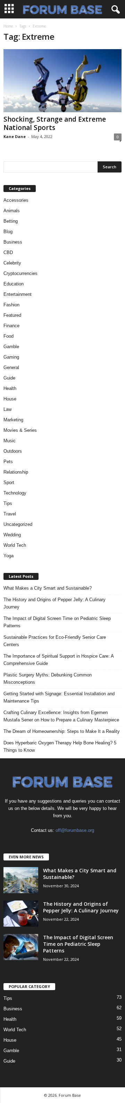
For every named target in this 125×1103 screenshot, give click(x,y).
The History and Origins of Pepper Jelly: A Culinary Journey (54, 603)
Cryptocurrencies (20, 273)
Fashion (11, 304)
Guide (9, 378)
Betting (10, 221)
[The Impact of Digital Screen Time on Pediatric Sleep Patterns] (20, 947)
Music (9, 440)
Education (13, 283)
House (9, 398)
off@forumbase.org (75, 830)
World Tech (14, 545)
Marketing (13, 419)
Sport (8, 482)
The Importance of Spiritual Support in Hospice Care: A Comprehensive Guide (58, 659)
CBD (8, 252)
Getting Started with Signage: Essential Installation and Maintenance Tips (59, 697)
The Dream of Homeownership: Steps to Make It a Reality (61, 731)
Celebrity (12, 263)
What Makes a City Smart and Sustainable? (47, 588)
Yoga (8, 555)
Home (8, 26)
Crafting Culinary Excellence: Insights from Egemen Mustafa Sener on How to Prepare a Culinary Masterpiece (61, 716)
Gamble (11, 346)
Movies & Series (20, 430)
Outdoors (12, 451)
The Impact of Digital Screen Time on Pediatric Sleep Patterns (57, 622)
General (11, 367)
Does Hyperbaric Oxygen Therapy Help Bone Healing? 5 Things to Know (59, 746)
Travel (9, 513)
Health (9, 388)
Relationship (15, 472)
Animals (11, 210)
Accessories (15, 200)
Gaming (11, 357)
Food (8, 336)
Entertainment (17, 294)
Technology (14, 493)
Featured (12, 315)
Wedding (12, 534)
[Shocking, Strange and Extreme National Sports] (62, 80)
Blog (7, 231)
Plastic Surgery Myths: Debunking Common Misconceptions (47, 678)
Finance (11, 325)
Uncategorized (17, 524)
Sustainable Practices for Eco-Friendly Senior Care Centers (54, 641)
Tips (7, 503)
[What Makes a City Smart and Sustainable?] (20, 880)
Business (12, 242)
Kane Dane (14, 136)
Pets (8, 461)
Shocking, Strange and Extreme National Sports (54, 123)
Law (7, 409)
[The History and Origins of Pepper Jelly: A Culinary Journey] (20, 914)
